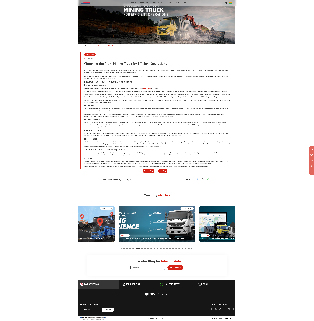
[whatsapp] (208, 179)
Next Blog (163, 171)
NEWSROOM (171, 3)
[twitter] (203, 179)
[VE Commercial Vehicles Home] (93, 318)
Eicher (162, 155)
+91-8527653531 (172, 284)
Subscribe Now (174, 267)
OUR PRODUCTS (144, 3)
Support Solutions (158, 3)
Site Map (231, 318)
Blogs (185, 3)
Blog (86, 46)
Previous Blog (148, 171)
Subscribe (108, 309)
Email (206, 284)
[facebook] (193, 179)
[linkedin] (198, 179)
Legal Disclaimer (223, 318)
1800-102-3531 (133, 284)
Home (82, 46)
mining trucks (147, 88)
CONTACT (178, 3)
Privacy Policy (214, 318)
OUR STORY (133, 3)
